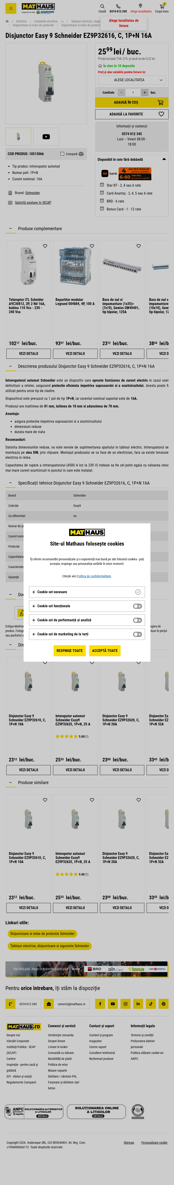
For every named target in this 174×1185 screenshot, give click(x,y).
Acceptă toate (105, 651)
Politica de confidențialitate (94, 576)
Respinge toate (70, 651)
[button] (49, 592)
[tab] (87, 592)
